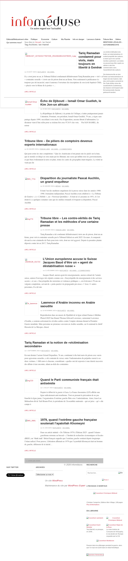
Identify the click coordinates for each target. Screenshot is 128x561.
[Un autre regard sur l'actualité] (64, 37)
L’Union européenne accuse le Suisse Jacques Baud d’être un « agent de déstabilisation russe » (70, 262)
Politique (34, 39)
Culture (53, 39)
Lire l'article (30, 92)
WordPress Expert (76, 485)
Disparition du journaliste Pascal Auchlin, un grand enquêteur (70, 179)
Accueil (38, 42)
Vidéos (118, 39)
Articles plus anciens (33, 461)
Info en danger (78, 39)
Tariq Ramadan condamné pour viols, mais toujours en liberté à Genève (90, 60)
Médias (58, 186)
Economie (45, 39)
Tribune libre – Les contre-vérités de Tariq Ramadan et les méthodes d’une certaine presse (70, 221)
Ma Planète (65, 39)
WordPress (57, 480)
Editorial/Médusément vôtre (17, 39)
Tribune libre (108, 39)
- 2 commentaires (65, 149)
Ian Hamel (50, 72)
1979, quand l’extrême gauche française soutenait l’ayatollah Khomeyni (68, 421)
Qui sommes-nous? (13, 43)
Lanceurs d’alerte (93, 39)
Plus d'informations (92, 505)
